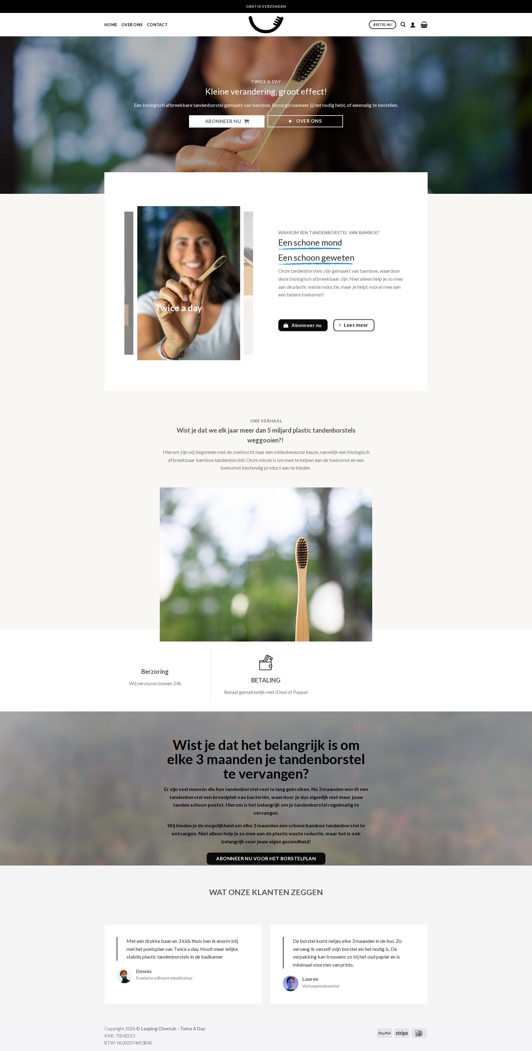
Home (110, 24)
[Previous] (134, 283)
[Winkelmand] (424, 24)
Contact (157, 24)
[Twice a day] (188, 283)
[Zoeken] (403, 24)
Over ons (132, 24)
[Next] (242, 283)
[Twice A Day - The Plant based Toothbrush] (266, 24)
